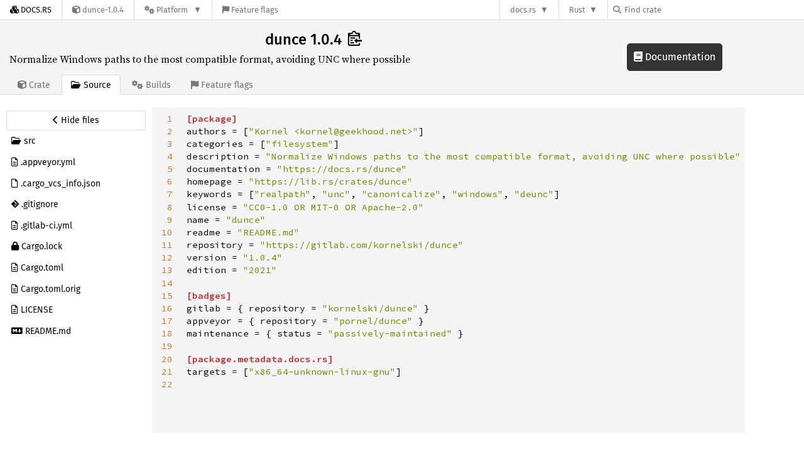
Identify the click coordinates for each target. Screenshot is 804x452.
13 (167, 270)
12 (167, 257)
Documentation (679, 57)
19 (167, 346)
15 (167, 295)
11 (167, 244)
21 (167, 371)
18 (167, 333)
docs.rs (523, 9)
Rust (577, 9)
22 (167, 384)
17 (167, 320)
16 (167, 308)
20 (167, 359)
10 (167, 232)
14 (167, 283)
